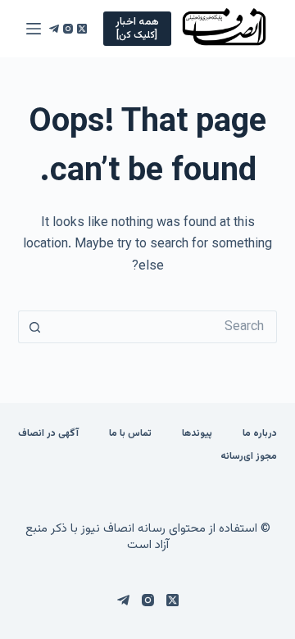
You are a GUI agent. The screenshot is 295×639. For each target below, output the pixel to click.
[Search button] (34, 326)
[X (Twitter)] (82, 29)
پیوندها (197, 434)
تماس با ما (130, 434)
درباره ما (260, 434)
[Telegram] (54, 29)
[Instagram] (68, 29)
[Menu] (33, 28)
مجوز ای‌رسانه (248, 457)
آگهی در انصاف (48, 434)
